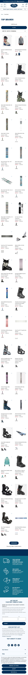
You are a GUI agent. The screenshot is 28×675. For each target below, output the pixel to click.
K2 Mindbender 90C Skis (19, 386)
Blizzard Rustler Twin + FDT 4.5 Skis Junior (6, 162)
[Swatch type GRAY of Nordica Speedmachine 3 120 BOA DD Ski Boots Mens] (2, 365)
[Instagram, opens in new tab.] (9, 645)
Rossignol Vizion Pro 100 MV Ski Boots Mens (20, 499)
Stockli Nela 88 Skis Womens (20, 527)
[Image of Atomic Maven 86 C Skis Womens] (21, 124)
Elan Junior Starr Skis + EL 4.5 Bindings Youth (6, 190)
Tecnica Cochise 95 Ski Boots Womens (20, 106)
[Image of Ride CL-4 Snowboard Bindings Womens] (7, 490)
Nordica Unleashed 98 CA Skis (21, 442)
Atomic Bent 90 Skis (19, 161)
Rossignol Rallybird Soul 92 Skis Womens (20, 274)
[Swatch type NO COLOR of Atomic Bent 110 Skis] (2, 139)
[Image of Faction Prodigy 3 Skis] (7, 378)
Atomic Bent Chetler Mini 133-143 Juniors (6, 106)
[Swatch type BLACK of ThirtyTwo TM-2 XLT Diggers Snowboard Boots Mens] (16, 309)
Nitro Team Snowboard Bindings (5, 528)
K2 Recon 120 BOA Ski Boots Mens (6, 50)
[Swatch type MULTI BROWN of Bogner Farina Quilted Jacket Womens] (5, 476)
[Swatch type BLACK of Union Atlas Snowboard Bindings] (2, 449)
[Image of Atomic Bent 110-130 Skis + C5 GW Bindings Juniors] (7, 208)
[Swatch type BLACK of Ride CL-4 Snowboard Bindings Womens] (2, 506)
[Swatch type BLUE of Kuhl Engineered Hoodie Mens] (19, 54)
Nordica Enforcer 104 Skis (20, 190)
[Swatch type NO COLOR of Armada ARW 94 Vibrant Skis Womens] (2, 309)
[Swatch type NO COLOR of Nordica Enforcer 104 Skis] (16, 195)
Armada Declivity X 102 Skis (20, 413)
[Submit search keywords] (23, 8)
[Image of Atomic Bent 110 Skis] (7, 124)
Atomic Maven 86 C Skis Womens (19, 134)
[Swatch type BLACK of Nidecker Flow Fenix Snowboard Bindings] (16, 365)
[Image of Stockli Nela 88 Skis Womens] (21, 518)
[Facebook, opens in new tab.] (12, 645)
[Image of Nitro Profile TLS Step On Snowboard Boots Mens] (21, 461)
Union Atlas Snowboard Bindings (5, 443)
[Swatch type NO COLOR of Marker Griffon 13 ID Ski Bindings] (16, 252)
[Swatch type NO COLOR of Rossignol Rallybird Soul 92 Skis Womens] (16, 280)
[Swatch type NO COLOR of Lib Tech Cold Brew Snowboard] (16, 224)
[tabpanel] (14, 290)
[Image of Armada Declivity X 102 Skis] (21, 405)
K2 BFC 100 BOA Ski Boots (20, 78)
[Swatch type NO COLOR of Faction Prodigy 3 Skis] (2, 392)
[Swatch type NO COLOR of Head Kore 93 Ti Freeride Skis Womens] (16, 337)
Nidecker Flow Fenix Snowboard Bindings (19, 359)
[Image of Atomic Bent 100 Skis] (7, 69)
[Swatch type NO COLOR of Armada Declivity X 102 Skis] (16, 419)
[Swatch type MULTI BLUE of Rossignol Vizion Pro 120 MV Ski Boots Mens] (2, 421)
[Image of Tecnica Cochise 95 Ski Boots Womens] (21, 96)
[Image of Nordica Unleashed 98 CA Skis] (21, 433)
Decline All (14, 672)
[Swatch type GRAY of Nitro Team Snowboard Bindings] (5, 534)
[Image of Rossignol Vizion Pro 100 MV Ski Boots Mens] (21, 490)
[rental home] (5, 4)
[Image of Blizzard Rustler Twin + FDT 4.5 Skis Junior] (7, 153)
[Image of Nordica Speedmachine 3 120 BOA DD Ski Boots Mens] (7, 350)
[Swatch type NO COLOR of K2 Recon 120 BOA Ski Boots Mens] (2, 56)
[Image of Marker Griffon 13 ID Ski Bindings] (21, 236)
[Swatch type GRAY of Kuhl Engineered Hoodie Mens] (16, 54)
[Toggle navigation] (1, 5)
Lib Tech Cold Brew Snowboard (18, 217)
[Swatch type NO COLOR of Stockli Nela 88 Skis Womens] (16, 532)
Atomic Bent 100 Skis (5, 78)
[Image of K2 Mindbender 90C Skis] (21, 378)
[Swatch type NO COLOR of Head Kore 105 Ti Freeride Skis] (2, 251)
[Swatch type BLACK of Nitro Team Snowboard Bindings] (2, 534)
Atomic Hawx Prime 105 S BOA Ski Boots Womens (6, 274)
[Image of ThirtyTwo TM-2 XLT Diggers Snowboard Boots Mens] (21, 293)
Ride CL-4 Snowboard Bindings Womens (7, 499)
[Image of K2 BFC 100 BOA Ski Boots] (21, 69)
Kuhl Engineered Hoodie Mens (20, 49)
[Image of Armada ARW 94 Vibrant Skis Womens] (7, 293)
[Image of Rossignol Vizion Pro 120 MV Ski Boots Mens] (7, 405)
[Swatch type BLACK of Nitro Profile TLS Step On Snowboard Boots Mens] (16, 477)
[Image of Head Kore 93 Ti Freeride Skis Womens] (21, 321)
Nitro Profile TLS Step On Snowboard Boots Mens (20, 471)
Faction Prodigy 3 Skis (5, 386)
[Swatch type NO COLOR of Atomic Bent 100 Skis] (2, 83)
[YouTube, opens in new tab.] (15, 645)
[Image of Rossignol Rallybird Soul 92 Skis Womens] (21, 265)
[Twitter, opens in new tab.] (19, 645)
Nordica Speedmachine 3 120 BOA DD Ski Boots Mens (6, 359)
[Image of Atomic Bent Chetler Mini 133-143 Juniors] (7, 96)
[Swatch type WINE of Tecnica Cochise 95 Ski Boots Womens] (16, 112)
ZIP (19, 616)
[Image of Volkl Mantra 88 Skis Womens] (7, 321)
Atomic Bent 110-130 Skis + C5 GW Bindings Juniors (7, 217)
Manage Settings (14, 665)
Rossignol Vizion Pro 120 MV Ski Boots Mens (6, 414)
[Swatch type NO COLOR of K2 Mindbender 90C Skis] (16, 392)
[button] (12, 36)
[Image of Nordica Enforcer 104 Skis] (21, 181)
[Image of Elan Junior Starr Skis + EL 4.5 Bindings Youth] (7, 181)
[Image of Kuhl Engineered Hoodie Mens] (21, 41)
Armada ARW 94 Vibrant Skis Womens (6, 302)
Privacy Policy (9, 636)
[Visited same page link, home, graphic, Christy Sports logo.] (14, 5)
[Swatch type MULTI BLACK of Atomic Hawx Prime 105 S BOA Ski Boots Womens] (2, 280)
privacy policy (6, 658)
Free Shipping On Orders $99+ (13, 1)
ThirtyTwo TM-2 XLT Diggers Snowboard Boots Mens (20, 302)
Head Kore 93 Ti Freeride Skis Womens (20, 331)
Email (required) (5, 616)
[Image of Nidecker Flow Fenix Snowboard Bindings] (21, 350)
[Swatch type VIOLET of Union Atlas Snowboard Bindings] (5, 449)
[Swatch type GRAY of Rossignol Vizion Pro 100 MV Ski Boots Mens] (16, 506)
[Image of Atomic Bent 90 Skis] (21, 153)
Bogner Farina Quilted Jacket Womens (6, 471)
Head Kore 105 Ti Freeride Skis (7, 245)
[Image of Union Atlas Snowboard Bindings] (7, 433)
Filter (14, 27)
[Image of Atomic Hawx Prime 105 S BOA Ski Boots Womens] (7, 265)
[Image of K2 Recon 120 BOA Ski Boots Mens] (7, 41)
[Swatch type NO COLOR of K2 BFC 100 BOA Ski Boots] (16, 83)
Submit (6, 623)
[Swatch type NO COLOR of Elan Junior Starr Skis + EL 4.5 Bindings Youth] (2, 195)
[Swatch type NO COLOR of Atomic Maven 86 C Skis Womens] (16, 140)
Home (2, 14)
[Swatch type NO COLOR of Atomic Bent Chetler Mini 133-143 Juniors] (2, 112)
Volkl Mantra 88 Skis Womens (6, 330)
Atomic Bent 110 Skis (5, 133)
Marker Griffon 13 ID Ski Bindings (19, 246)
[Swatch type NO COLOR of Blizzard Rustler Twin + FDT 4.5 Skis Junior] (2, 168)
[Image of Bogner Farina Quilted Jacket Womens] (7, 461)
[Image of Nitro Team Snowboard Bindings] (7, 518)
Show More (14, 543)
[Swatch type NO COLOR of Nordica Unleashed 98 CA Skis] (16, 448)
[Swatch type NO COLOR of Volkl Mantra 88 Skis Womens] (2, 336)
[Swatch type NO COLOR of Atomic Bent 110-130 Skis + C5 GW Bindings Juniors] (2, 224)
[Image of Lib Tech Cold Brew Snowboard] (21, 208)
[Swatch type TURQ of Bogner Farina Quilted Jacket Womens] (2, 476)
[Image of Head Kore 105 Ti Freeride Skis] (7, 236)
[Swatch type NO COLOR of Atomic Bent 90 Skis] (16, 167)
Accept (14, 668)
